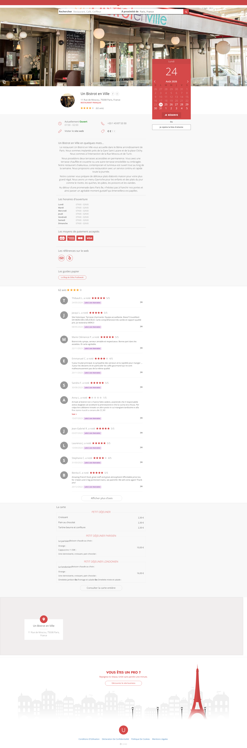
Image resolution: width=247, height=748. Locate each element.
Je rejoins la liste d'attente (171, 127)
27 (176, 104)
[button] (18, 43)
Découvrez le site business (123, 683)
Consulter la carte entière (101, 588)
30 (155, 108)
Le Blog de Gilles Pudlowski (72, 277)
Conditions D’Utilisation (89, 739)
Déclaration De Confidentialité (115, 739)
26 (171, 104)
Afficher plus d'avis (102, 498)
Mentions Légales (160, 739)
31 (160, 108)
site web (79, 131)
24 (161, 104)
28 (181, 104)
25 (166, 104)
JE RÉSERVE (171, 115)
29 (187, 104)
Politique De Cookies (140, 739)
